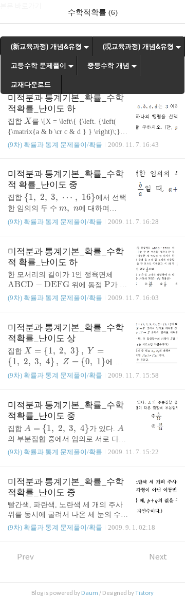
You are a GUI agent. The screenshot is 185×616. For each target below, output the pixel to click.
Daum (89, 592)
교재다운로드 (31, 84)
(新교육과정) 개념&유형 (46, 46)
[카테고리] (12, 11)
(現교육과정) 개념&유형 (138, 46)
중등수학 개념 (108, 65)
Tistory (144, 592)
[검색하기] (172, 11)
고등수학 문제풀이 (38, 65)
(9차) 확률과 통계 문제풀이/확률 (55, 144)
